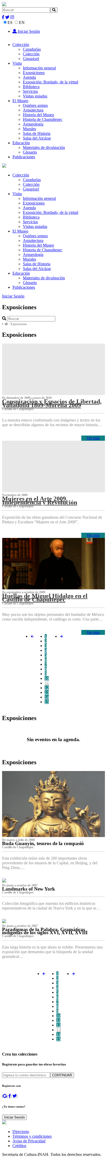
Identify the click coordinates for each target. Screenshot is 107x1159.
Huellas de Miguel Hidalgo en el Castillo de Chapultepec (45, 597)
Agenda (29, 77)
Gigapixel (31, 58)
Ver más (93, 438)
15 (47, 702)
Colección (20, 44)
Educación (21, 143)
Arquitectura (33, 110)
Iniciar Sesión (28, 31)
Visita (17, 63)
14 (47, 697)
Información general (39, 68)
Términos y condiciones (32, 1136)
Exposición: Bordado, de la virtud (50, 82)
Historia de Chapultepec (42, 119)
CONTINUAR (62, 1075)
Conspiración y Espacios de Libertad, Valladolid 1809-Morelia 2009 (52, 403)
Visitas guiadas (35, 96)
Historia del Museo (38, 115)
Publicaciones (23, 157)
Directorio (20, 1131)
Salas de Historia (36, 133)
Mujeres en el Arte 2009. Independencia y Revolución (39, 500)
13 (47, 692)
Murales (29, 129)
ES (10, 22)
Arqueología (33, 124)
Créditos (19, 1145)
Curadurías (32, 49)
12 (47, 688)
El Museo (20, 100)
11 (47, 683)
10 (47, 678)
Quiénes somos (35, 105)
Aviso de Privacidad (28, 1141)
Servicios (30, 91)
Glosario (30, 152)
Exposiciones (34, 72)
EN (22, 22)
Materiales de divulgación (44, 147)
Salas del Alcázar (37, 138)
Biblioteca (31, 86)
